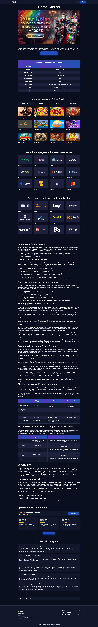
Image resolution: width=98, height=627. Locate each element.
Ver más (49, 533)
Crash (56, 103)
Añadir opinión (73, 513)
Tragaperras (72, 103)
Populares (24, 103)
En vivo (40, 103)
